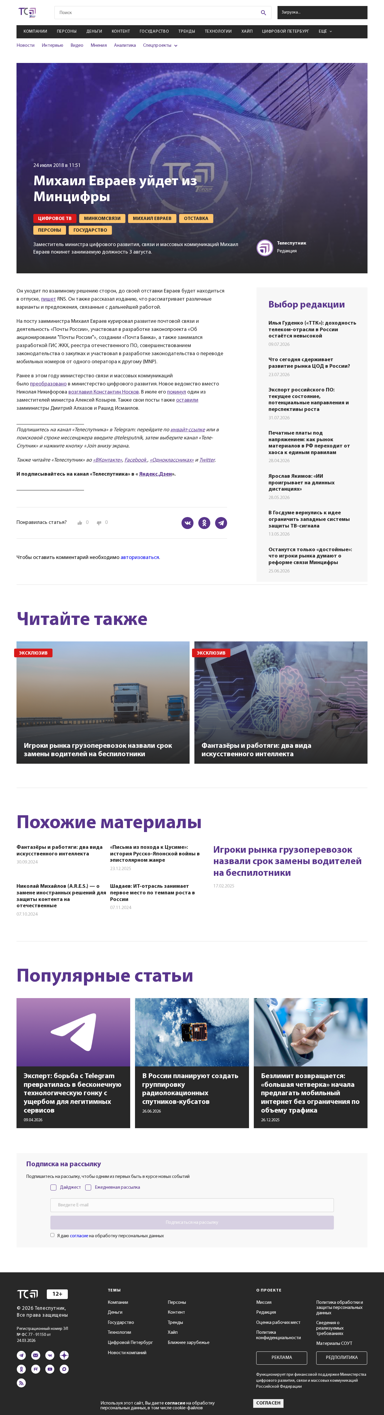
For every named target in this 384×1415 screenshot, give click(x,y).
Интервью (52, 45)
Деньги (94, 31)
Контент (121, 31)
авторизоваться (140, 557)
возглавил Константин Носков (103, 392)
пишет (48, 299)
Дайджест (70, 1187)
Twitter (206, 460)
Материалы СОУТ (334, 1343)
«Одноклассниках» (172, 460)
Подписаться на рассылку (192, 1222)
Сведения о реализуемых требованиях (330, 1328)
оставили (187, 400)
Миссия (264, 1302)
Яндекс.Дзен (155, 474)
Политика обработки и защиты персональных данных (339, 1307)
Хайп (247, 31)
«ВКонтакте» (107, 460)
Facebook (135, 460)
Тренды (186, 31)
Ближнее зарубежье (188, 1342)
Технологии (218, 31)
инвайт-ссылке (187, 430)
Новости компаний (127, 1353)
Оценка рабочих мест (278, 1322)
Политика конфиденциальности (278, 1335)
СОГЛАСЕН (268, 1403)
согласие (79, 1236)
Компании (35, 31)
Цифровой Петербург (285, 31)
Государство (154, 31)
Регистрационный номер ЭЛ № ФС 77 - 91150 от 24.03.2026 (42, 1335)
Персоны (67, 31)
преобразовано (48, 384)
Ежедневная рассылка (117, 1187)
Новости (25, 45)
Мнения (98, 45)
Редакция (266, 1312)
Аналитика (125, 45)
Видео (76, 45)
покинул (176, 392)
